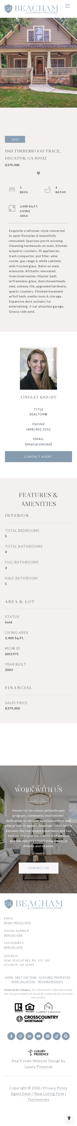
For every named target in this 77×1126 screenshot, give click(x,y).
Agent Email (21, 1093)
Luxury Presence (38, 1066)
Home (9, 977)
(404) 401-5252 (38, 429)
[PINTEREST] (48, 1036)
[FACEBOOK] (11, 1036)
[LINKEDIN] (29, 1036)
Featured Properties (54, 977)
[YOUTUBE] (38, 1036)
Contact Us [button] (38, 868)
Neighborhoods (50, 981)
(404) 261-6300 (13, 935)
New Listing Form (49, 1093)
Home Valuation (23, 981)
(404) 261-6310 (13, 947)
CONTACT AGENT (38, 456)
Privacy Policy (55, 1088)
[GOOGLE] (66, 1036)
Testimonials (38, 1099)
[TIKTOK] (57, 1036)
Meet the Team (26, 977)
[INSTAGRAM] (20, 1036)
